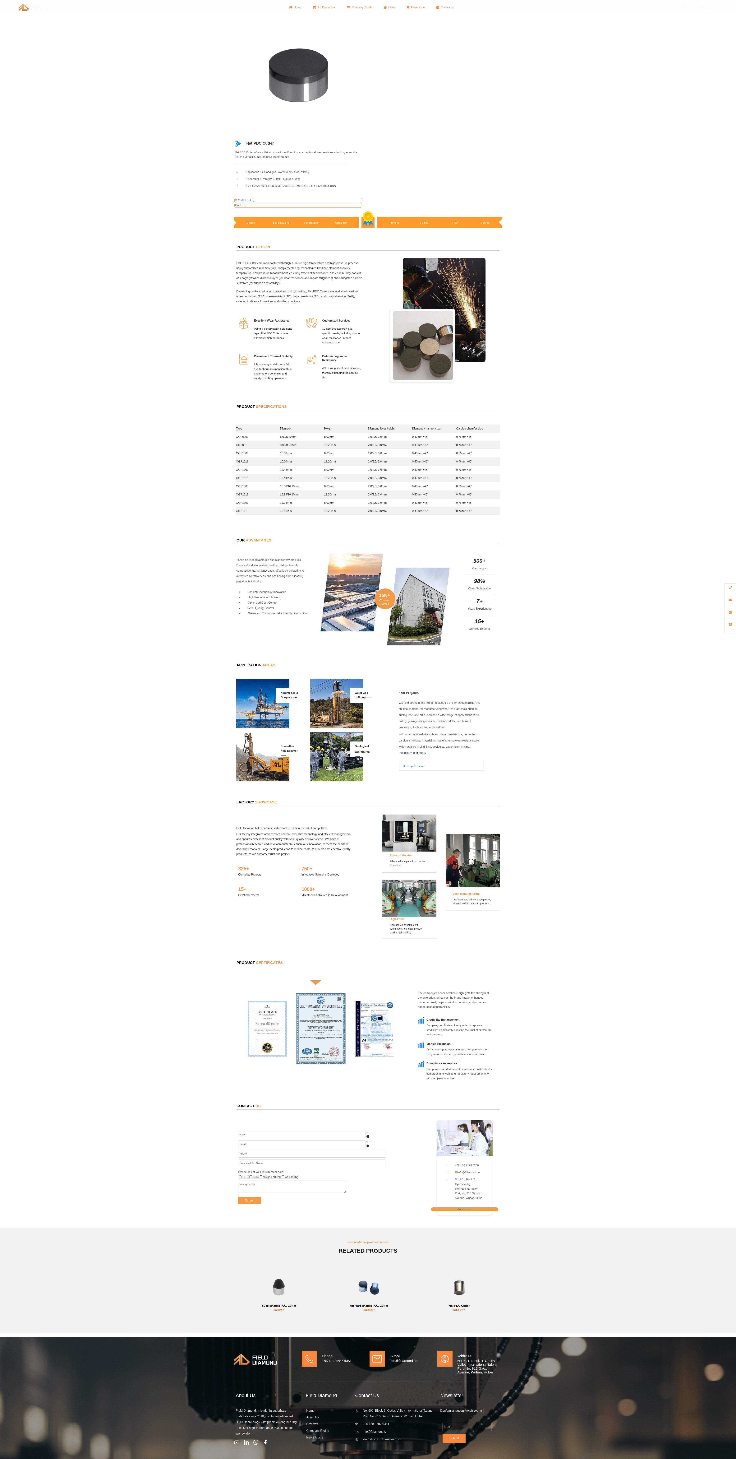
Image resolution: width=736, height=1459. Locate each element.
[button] (234, 1318)
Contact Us (464, 1209)
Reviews (312, 1424)
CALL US (240, 205)
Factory (424, 222)
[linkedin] (246, 1442)
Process (394, 222)
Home (310, 1410)
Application (341, 222)
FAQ (455, 222)
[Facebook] (265, 1442)
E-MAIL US (244, 200)
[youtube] (237, 1442)
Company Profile (317, 1430)
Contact (485, 222)
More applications (413, 766)
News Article (314, 1437)
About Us (312, 1417)
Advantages (311, 222)
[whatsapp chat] (256, 1442)
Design (250, 222)
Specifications (281, 222)
